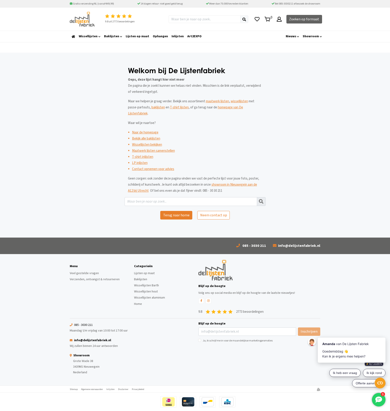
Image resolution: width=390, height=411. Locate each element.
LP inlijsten (140, 163)
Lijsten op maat (144, 273)
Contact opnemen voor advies (153, 169)
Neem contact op (213, 215)
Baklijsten (140, 279)
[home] (73, 36)
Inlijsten (110, 389)
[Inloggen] (279, 19)
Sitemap (74, 389)
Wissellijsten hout (146, 291)
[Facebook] (201, 301)
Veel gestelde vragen (84, 273)
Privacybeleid (138, 389)
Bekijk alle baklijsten (146, 138)
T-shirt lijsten (179, 107)
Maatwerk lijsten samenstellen (153, 150)
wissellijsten (239, 101)
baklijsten (158, 107)
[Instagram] (208, 301)
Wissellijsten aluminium (149, 297)
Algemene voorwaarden (92, 389)
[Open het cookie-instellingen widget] (380, 383)
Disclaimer (123, 389)
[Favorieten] (257, 19)
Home (138, 304)
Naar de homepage (145, 132)
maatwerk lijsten (217, 101)
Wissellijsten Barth (146, 285)
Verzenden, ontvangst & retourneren (95, 279)
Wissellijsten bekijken (147, 144)
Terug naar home (176, 215)
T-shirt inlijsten (142, 156)
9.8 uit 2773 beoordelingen (120, 21)
